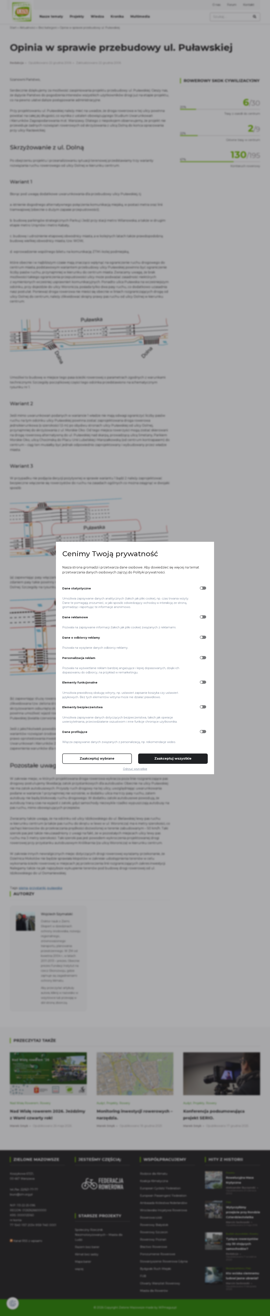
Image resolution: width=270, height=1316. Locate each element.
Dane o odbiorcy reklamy (81, 637)
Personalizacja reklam (78, 658)
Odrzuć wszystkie (135, 769)
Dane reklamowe (75, 617)
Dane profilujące (74, 732)
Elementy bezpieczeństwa (82, 707)
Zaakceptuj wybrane (97, 758)
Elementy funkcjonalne (79, 682)
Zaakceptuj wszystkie (173, 758)
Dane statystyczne (76, 588)
